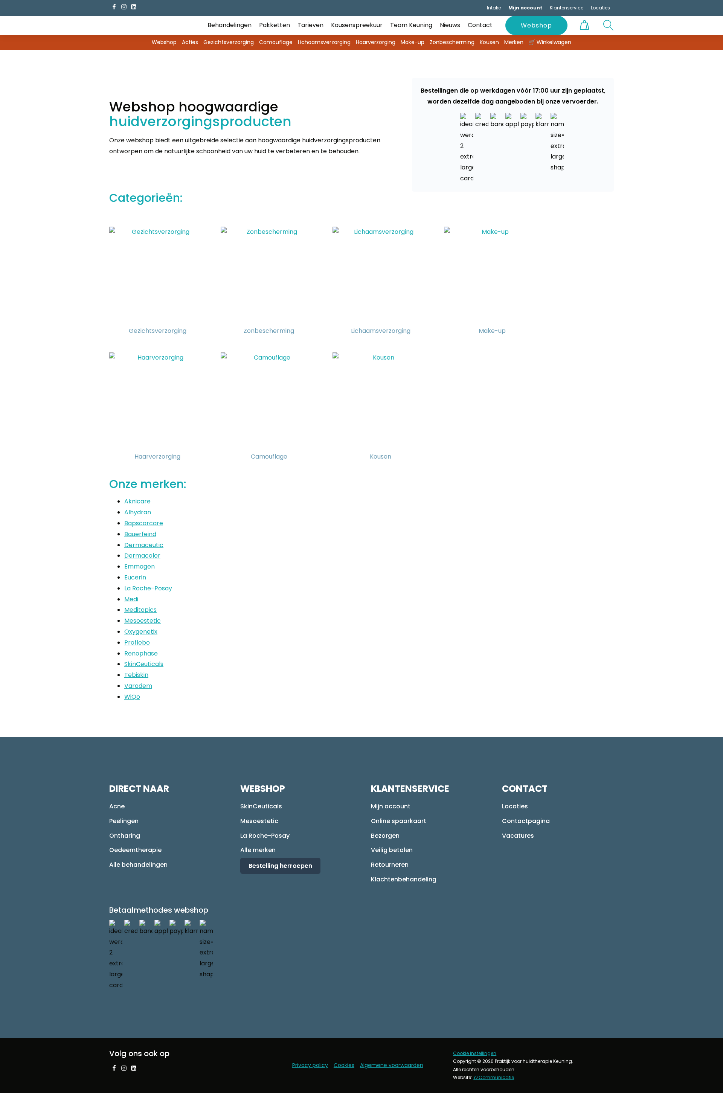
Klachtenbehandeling (403, 879)
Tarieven (310, 25)
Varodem (138, 685)
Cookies (344, 1065)
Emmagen (139, 566)
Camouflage (276, 42)
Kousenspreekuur (357, 25)
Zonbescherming (452, 42)
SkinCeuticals (143, 664)
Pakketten (274, 25)
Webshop (536, 25)
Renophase (141, 653)
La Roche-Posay (148, 588)
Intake (494, 8)
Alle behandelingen (138, 864)
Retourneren (390, 864)
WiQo (132, 696)
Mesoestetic (142, 620)
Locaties (600, 8)
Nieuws (450, 25)
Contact (480, 25)
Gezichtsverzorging (228, 42)
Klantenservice (566, 8)
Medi (131, 599)
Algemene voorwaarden (391, 1065)
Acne (117, 806)
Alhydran (137, 512)
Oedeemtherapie (135, 850)
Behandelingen (229, 25)
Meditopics (140, 609)
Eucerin (135, 577)
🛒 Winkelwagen (550, 42)
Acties (190, 42)
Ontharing (124, 835)
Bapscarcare (143, 523)
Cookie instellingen (474, 1053)
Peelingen (124, 821)
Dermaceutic (143, 545)
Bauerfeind (140, 534)
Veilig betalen (392, 850)
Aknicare (137, 501)
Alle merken (258, 850)
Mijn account (390, 806)
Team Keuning (411, 25)
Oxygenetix (140, 631)
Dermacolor (142, 555)
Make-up (412, 42)
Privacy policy (310, 1065)
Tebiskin (136, 675)
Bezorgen (385, 835)
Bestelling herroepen (280, 865)
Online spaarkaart (398, 821)
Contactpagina (526, 821)
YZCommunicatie (493, 1077)
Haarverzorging (375, 42)
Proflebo (137, 642)
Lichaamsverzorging (324, 42)
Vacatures (518, 835)
